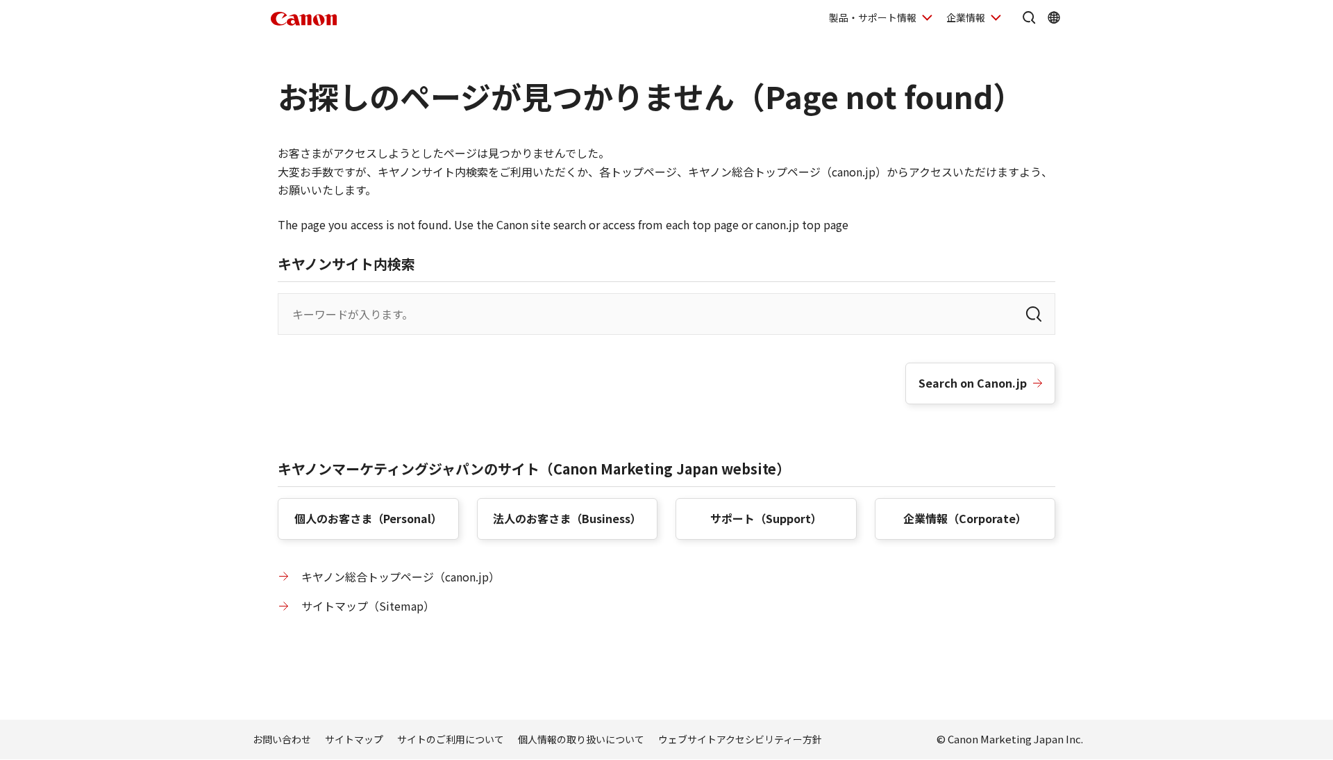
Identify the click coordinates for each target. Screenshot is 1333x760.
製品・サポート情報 (872, 17)
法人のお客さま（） (567, 518)
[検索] (1033, 314)
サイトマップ (354, 739)
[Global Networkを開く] (1054, 17)
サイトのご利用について (450, 739)
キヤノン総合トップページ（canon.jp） (400, 576)
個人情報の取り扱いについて (581, 739)
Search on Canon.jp (973, 382)
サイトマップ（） (368, 605)
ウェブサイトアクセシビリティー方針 (740, 739)
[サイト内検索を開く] (1029, 17)
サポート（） (766, 518)
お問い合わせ (282, 739)
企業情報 (965, 17)
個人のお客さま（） (368, 518)
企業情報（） (965, 518)
